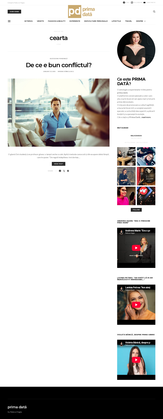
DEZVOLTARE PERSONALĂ (96, 21)
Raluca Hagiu (136, 138)
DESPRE (139, 21)
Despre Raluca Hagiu (16, 3)
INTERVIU (28, 21)
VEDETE (40, 21)
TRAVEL (128, 21)
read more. (146, 117)
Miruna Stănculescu (66, 71)
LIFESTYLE (116, 21)
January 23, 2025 (49, 71)
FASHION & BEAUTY (57, 21)
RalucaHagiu (136, 136)
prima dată (17, 407)
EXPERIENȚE (75, 21)
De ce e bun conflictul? (59, 65)
